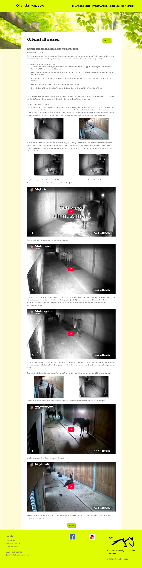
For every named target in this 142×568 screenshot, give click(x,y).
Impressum (131, 551)
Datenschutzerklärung (115, 551)
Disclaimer (112, 554)
